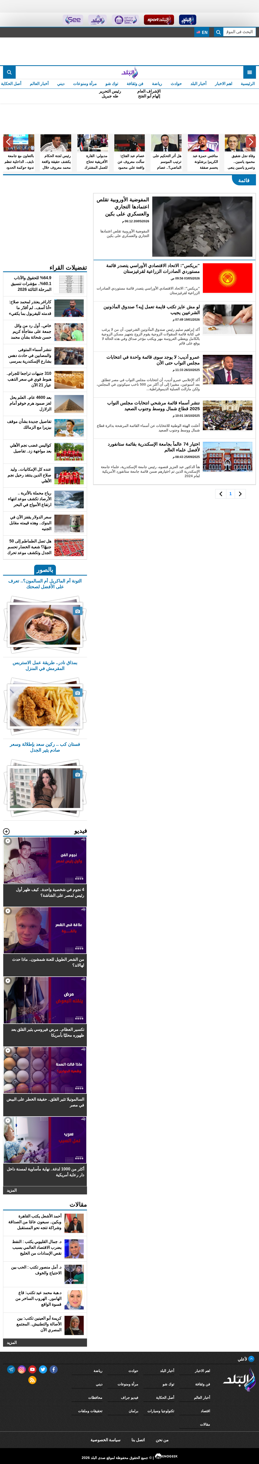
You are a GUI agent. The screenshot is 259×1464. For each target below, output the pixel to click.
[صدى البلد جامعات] (125, 20)
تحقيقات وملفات (90, 1411)
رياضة (157, 83)
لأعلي (243, 1359)
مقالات (205, 1424)
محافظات (95, 1397)
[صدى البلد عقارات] (97, 20)
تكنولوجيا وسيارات (160, 1411)
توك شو (111, 83)
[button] (251, 141)
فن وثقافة (135, 83)
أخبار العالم (39, 83)
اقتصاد (205, 1411)
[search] (9, 72)
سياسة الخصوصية (105, 1440)
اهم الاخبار (223, 83)
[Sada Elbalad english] (73, 20)
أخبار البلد (198, 83)
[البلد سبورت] (159, 20)
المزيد (12, 1190)
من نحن (162, 1440)
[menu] (249, 72)
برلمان (133, 1411)
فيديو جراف (129, 1397)
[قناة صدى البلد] (188, 20)
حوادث (176, 83)
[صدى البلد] (129, 72)
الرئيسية (248, 83)
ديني (60, 83)
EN (204, 32)
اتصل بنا (138, 1440)
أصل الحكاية (165, 1397)
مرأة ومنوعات (85, 83)
